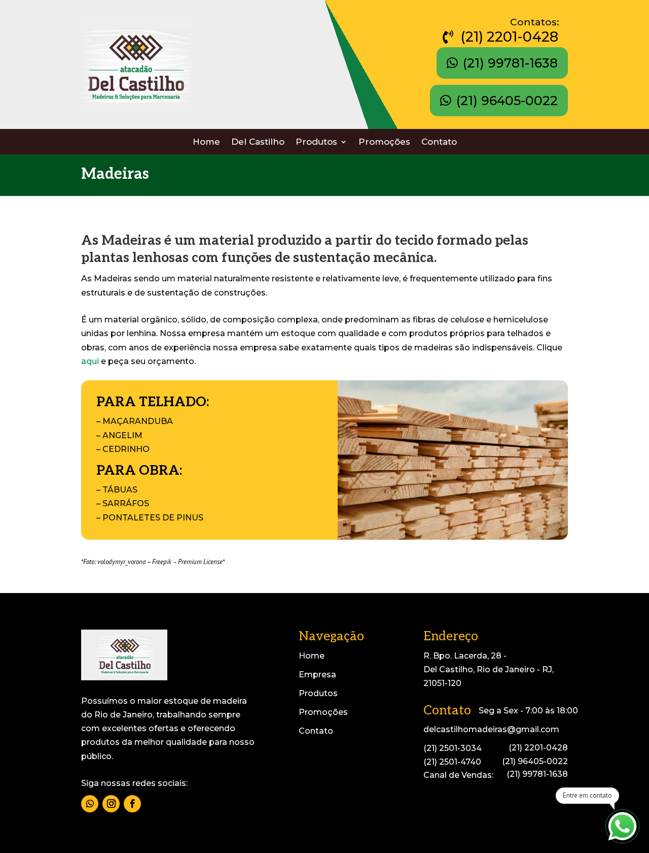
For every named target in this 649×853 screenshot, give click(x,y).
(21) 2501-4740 (452, 762)
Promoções (384, 142)
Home (206, 142)
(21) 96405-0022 (507, 100)
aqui (90, 361)
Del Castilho (257, 142)
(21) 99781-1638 (510, 63)
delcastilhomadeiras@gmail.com (491, 729)
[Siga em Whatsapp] (89, 803)
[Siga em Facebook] (132, 803)
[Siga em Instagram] (111, 803)
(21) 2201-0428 (509, 36)
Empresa (317, 674)
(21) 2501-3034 (452, 748)
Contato (439, 142)
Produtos (316, 142)
